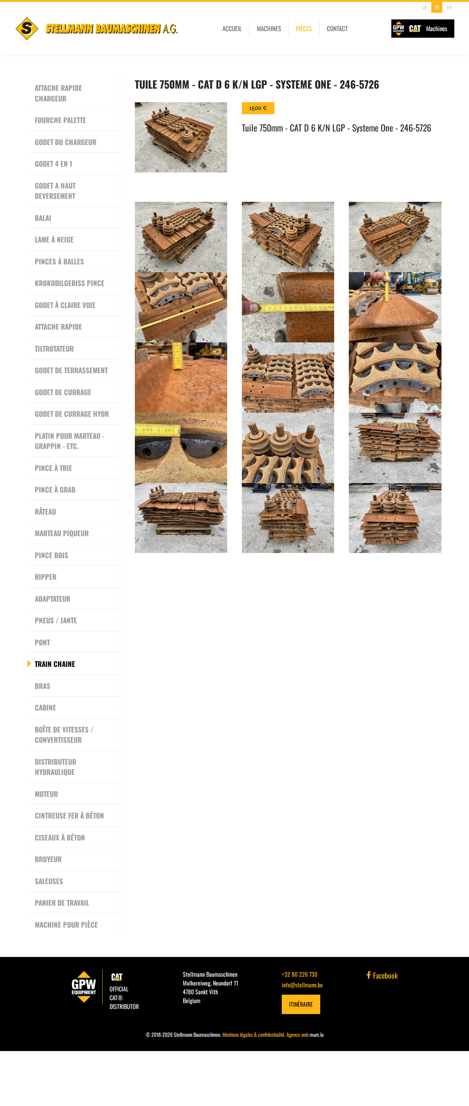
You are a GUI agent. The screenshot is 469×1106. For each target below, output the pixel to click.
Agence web (298, 1034)
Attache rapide (58, 326)
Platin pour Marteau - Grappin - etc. (69, 440)
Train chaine (55, 663)
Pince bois (51, 555)
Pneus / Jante (56, 620)
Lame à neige (54, 239)
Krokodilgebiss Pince (69, 283)
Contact (337, 28)
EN (449, 7)
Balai (43, 217)
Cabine (45, 707)
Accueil (232, 28)
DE (424, 7)
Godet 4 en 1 (53, 163)
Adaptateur (52, 598)
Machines (269, 28)
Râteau (45, 511)
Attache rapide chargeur (58, 92)
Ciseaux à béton (60, 837)
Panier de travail (62, 902)
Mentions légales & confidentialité (253, 1034)
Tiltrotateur (54, 348)
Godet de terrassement (71, 370)
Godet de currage (63, 392)
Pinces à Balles (59, 261)
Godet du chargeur (65, 142)
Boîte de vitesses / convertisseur (64, 734)
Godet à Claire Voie (65, 305)
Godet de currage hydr (72, 413)
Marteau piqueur (62, 533)
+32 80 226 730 (299, 974)
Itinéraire (301, 1004)
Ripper (45, 576)
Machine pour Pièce (66, 924)
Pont (42, 642)
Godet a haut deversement (55, 190)
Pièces (304, 28)
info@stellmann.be (302, 984)
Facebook (384, 975)
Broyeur (48, 859)
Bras (42, 685)
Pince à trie (53, 468)
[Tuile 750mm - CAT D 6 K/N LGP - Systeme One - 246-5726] (181, 137)
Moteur (46, 793)
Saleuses (49, 881)
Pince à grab (55, 489)
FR (437, 7)
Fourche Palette (60, 120)
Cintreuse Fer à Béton (69, 815)
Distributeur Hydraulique (55, 766)
